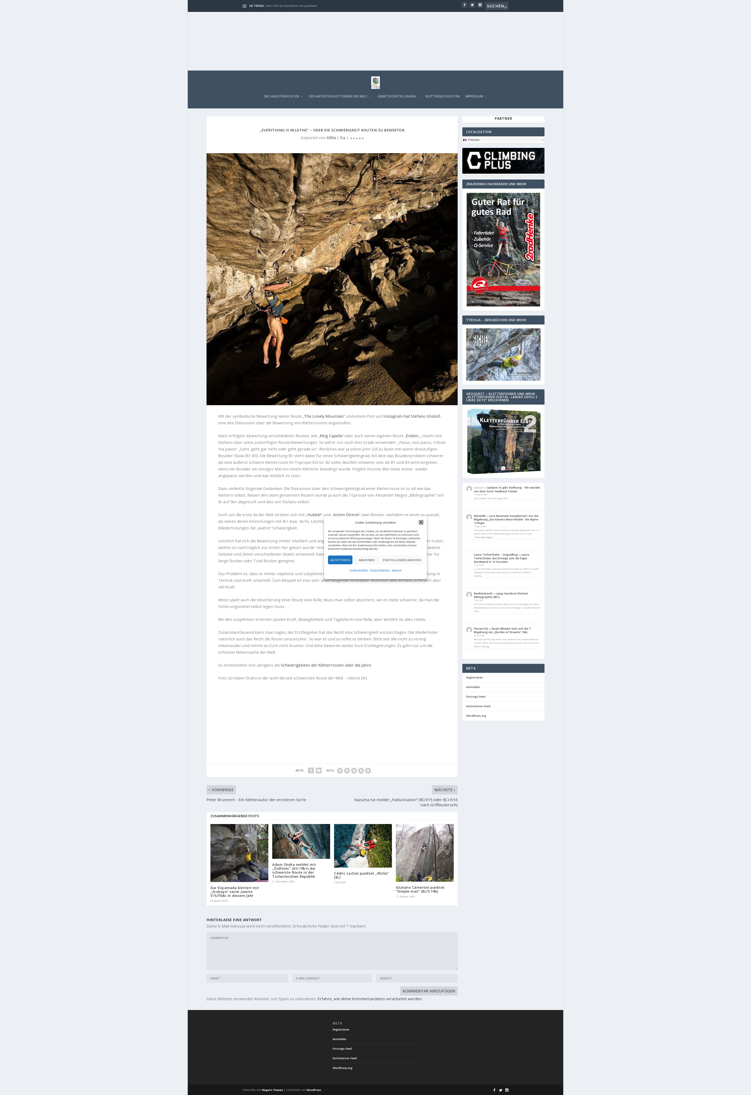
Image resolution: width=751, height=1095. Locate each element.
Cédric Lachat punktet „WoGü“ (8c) (361, 875)
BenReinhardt (483, 593)
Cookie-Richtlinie (358, 570)
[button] (421, 522)
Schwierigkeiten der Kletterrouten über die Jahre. (326, 665)
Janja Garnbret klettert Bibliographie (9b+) (501, 595)
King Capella (331, 435)
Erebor (412, 435)
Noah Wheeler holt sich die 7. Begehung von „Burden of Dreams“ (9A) (502, 630)
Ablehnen (366, 560)
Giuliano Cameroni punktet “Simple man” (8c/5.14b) (420, 889)
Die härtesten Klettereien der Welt (338, 96)
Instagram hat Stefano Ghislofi (411, 416)
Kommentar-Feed (478, 706)
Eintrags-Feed (475, 696)
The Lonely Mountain (324, 416)
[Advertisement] (375, 41)
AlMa (331, 137)
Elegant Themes (272, 1090)
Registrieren (474, 677)
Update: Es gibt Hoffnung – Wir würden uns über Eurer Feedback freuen (507, 489)
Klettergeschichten (443, 96)
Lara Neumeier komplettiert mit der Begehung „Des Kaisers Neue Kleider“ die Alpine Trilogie (506, 519)
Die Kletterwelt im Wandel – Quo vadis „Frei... (294, 6)
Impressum (474, 96)
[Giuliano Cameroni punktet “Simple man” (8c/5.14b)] (425, 853)
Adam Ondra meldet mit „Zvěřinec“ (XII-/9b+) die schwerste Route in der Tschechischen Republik (294, 870)
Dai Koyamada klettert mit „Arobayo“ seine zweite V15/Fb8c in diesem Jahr (234, 891)
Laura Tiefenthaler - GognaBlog (496, 554)
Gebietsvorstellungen (397, 96)
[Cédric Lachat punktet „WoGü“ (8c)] (363, 846)
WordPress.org (476, 716)
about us (397, 570)
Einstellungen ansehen (402, 560)
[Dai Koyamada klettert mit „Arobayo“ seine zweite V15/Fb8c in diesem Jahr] (239, 853)
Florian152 (481, 628)
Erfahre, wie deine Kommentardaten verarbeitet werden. (370, 998)
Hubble (314, 514)
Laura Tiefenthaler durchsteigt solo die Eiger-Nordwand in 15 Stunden (501, 558)
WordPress (314, 1090)
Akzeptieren (340, 560)
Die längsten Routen (281, 96)
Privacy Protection (380, 570)
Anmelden (473, 687)
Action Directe (346, 514)
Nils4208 (479, 516)
